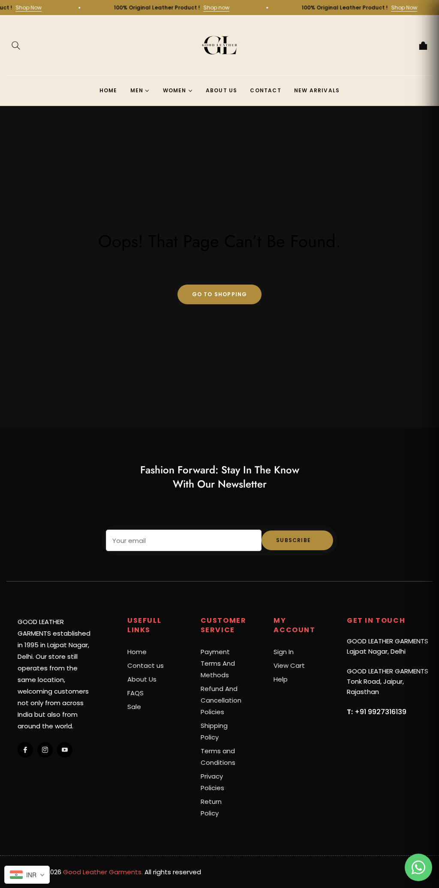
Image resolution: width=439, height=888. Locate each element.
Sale (134, 706)
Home (137, 651)
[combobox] (27, 875)
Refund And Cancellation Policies (221, 700)
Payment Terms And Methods (218, 663)
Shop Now (40, 7)
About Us (141, 679)
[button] (15, 45)
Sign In (284, 651)
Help (281, 679)
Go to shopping (219, 294)
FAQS (135, 692)
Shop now (227, 7)
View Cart (289, 665)
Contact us (145, 665)
